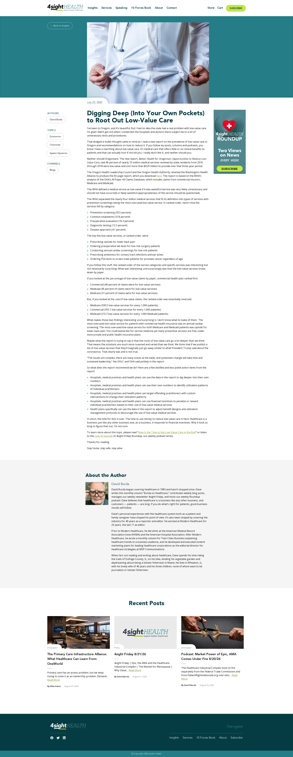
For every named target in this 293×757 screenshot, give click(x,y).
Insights (93, 8)
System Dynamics (58, 153)
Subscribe (236, 8)
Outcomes (55, 145)
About (159, 8)
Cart (220, 8)
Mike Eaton (55, 686)
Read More (53, 680)
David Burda (56, 119)
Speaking (121, 8)
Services (106, 8)
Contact (172, 8)
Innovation (52, 648)
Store (211, 8)
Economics (55, 136)
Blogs (52, 170)
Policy (117, 648)
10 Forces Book (141, 8)
